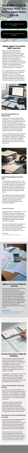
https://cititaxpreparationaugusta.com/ (12, 234)
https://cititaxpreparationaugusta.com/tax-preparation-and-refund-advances (13, 312)
